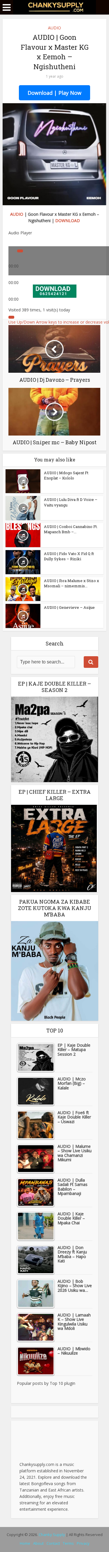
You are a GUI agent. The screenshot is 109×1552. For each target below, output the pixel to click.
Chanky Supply (52, 1534)
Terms (68, 1543)
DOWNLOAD (67, 220)
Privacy (83, 1543)
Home (25, 1543)
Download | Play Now (54, 92)
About (38, 1543)
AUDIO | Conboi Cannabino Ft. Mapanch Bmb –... (71, 529)
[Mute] (11, 317)
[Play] (20, 250)
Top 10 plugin (62, 1383)
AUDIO (54, 28)
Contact (53, 1543)
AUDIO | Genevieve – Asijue (69, 607)
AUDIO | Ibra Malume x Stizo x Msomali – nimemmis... (71, 583)
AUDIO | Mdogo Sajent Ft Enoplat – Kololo (66, 475)
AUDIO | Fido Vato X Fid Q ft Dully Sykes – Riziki (69, 556)
